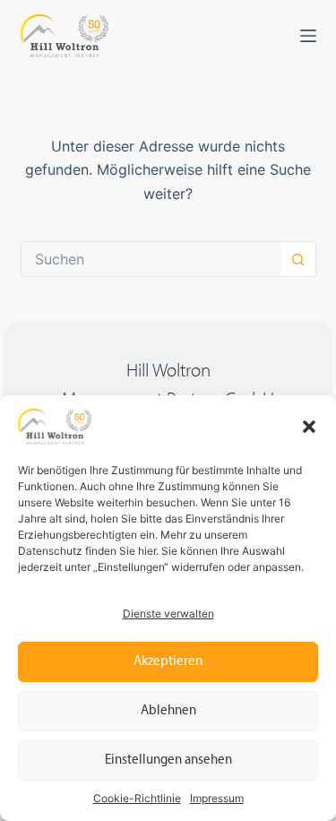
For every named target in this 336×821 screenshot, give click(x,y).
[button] (309, 427)
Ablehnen (168, 711)
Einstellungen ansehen (168, 760)
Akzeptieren (168, 662)
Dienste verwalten (168, 613)
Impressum (217, 798)
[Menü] (308, 36)
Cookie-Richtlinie (137, 798)
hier (147, 550)
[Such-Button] (298, 259)
